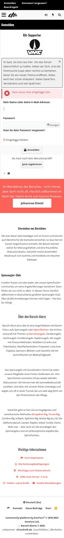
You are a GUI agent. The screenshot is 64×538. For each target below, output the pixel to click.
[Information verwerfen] (59, 62)
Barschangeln (37, 333)
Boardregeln (11, 7)
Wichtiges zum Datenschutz (33, 470)
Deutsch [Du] (33, 502)
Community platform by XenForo (32, 519)
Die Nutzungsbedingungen (33, 464)
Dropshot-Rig (39, 414)
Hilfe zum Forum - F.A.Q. (34, 476)
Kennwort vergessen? (34, 3)
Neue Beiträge (34, 508)
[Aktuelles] (53, 15)
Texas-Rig (54, 414)
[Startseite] (8, 174)
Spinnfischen (41, 329)
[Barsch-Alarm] (8, 508)
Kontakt (17, 508)
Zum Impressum (33, 457)
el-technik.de (24, 529)
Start (48, 508)
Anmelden (10, 3)
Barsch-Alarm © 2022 (33, 525)
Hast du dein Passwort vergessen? (24, 130)
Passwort (9, 118)
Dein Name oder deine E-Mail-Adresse (26, 102)
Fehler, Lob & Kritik (17, 483)
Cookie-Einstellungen (48, 483)
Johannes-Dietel (32, 203)
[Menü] (3, 15)
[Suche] (59, 15)
